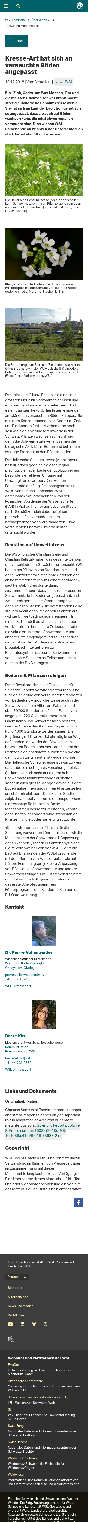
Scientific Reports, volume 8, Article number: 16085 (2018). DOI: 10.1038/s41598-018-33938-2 (42, 1131)
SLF (11, 1339)
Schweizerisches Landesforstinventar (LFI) (38, 1398)
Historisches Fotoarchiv (25, 1381)
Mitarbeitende (18, 1297)
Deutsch (13, 1277)
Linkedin (22, 1324)
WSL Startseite (15, 20)
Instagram (45, 1324)
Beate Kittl (16, 1035)
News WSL (64, 82)
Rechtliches (16, 1315)
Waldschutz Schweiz (22, 1459)
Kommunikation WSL (20, 1051)
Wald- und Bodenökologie (24, 963)
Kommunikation (16, 1047)
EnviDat (13, 1365)
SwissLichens (17, 1442)
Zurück (18, 41)
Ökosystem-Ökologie (21, 968)
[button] (78, 1202)
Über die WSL (41, 20)
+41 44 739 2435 (18, 979)
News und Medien (20, 1306)
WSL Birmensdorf (18, 986)
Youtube (10, 1324)
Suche (18, 6)
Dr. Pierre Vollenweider (29, 952)
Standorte (15, 1288)
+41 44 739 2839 (18, 1062)
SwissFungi (16, 1426)
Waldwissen (16, 1475)
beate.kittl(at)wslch (19, 1058)
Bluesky (34, 1324)
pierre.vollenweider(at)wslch (26, 975)
